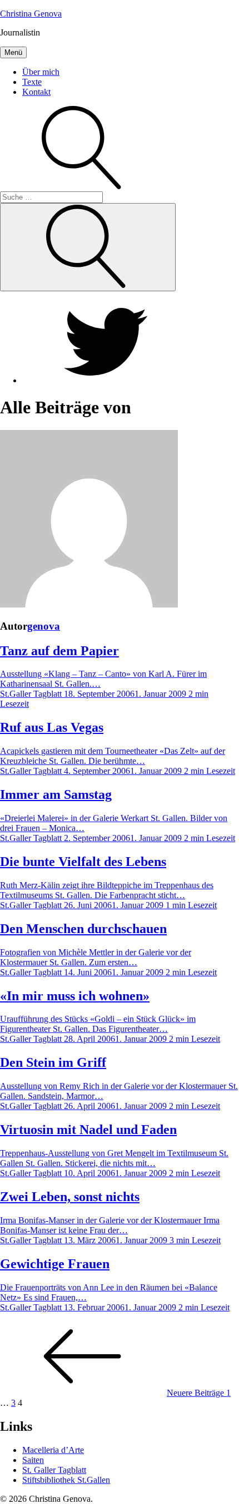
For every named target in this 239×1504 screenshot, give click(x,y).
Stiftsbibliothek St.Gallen (66, 1480)
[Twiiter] (105, 380)
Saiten (33, 1460)
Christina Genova (31, 13)
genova (43, 626)
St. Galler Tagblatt (54, 1470)
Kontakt (36, 92)
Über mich (40, 72)
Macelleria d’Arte (53, 1450)
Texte (32, 82)
